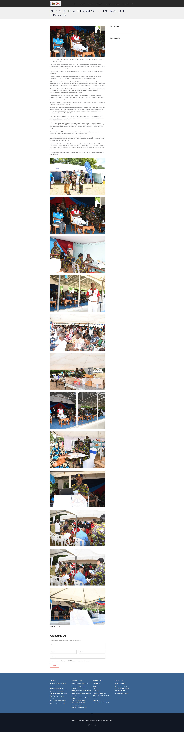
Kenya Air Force (68, 59)
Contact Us (125, 4)
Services (90, 4)
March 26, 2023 (55, 59)
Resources (99, 4)
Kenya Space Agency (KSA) (78, 705)
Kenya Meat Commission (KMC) (79, 700)
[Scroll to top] (92, 714)
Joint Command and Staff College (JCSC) (59, 690)
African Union (96, 690)
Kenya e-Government (98, 691)
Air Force (60, 59)
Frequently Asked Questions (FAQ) (101, 702)
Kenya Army (74, 59)
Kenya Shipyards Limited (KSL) (78, 702)
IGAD (94, 685)
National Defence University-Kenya (58, 683)
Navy (87, 59)
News (90, 59)
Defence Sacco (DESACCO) (78, 704)
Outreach (107, 4)
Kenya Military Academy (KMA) (57, 691)
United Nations (96, 683)
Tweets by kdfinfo (114, 29)
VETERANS (116, 4)
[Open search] (132, 4)
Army (64, 59)
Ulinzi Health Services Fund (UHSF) (79, 707)
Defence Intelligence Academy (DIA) (58, 703)
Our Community (99, 59)
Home (75, 4)
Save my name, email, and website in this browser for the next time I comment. (71, 660)
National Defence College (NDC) (57, 688)
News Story (93, 59)
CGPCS (95, 688)
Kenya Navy (79, 59)
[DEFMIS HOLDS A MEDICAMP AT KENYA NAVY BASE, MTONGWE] (77, 41)
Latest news (84, 59)
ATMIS (94, 686)
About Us (82, 4)
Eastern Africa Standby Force (99, 693)
